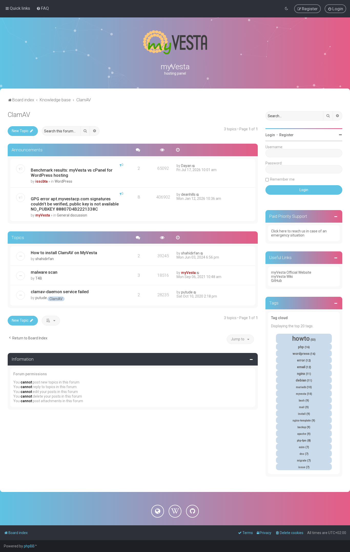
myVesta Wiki (282, 276)
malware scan (44, 272)
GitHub (276, 281)
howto (301, 338)
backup (301, 427)
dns (302, 453)
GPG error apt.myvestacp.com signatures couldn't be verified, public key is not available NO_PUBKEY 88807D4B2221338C (75, 204)
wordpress (301, 354)
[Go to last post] (193, 166)
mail (301, 407)
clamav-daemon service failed (60, 291)
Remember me (282, 179)
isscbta (41, 181)
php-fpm (301, 440)
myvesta (301, 393)
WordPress (63, 181)
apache (301, 433)
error (301, 360)
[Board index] (175, 42)
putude (41, 298)
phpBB (29, 546)
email (301, 367)
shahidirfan (44, 259)
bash (302, 400)
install (302, 413)
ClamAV (19, 115)
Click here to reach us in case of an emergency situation (299, 233)
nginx (301, 374)
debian (301, 380)
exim (302, 447)
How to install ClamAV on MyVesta (64, 252)
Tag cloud (279, 318)
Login (270, 135)
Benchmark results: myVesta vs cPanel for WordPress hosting (71, 172)
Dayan (186, 166)
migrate (301, 460)
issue (301, 467)
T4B (38, 278)
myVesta (42, 215)
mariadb (301, 387)
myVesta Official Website (291, 272)
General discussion (72, 215)
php (301, 347)
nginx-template (302, 420)
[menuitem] (42, 8)
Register (286, 135)
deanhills (188, 194)
